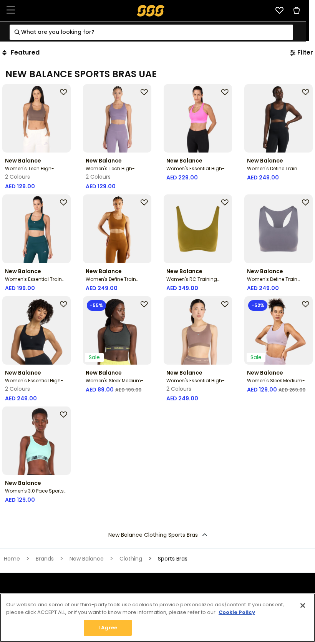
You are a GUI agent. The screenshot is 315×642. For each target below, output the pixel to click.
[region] (157, 617)
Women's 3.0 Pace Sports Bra (34, 494)
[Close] (302, 605)
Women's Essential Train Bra (33, 282)
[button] (157, 535)
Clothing (130, 558)
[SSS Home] (151, 10)
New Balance (87, 558)
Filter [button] (305, 52)
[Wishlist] (279, 10)
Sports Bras (172, 558)
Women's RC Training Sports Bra (191, 282)
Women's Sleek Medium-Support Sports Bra (276, 383)
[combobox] (151, 32)
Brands (45, 558)
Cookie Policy (237, 612)
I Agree (107, 627)
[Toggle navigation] (11, 10)
